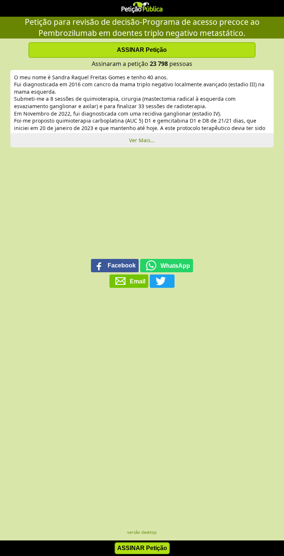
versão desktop (142, 532)
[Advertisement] (142, 207)
